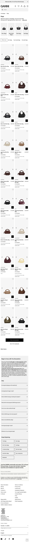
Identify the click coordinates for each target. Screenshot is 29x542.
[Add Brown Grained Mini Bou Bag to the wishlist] (13, 160)
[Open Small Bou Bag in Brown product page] (7, 288)
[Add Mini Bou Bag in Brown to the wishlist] (27, 131)
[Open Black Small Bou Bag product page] (7, 111)
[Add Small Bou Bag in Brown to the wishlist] (13, 279)
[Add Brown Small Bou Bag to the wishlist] (13, 219)
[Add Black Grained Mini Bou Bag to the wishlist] (13, 189)
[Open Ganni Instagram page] (1, 539)
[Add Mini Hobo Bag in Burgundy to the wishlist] (13, 248)
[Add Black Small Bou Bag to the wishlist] (13, 103)
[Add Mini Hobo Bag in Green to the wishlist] (13, 308)
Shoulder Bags (25, 40)
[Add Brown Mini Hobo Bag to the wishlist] (27, 73)
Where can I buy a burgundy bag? (8, 430)
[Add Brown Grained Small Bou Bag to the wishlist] (27, 160)
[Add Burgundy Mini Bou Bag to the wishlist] (13, 73)
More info (24, 20)
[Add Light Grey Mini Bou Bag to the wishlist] (13, 131)
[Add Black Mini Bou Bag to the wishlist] (13, 45)
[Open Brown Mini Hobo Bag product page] (21, 82)
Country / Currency (4, 523)
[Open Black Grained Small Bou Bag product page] (21, 317)
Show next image (13, 54)
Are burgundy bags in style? (7, 424)
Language (2, 530)
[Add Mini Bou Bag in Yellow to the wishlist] (27, 248)
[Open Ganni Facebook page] (9, 539)
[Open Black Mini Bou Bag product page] (7, 54)
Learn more (3, 70)
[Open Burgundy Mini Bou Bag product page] (7, 82)
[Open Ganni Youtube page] (13, 539)
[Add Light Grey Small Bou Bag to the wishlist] (27, 219)
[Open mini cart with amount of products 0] (24, 6)
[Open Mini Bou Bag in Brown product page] (21, 140)
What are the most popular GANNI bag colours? (10, 401)
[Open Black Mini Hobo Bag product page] (21, 111)
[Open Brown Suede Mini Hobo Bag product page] (21, 288)
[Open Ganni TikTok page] (5, 539)
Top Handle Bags (16, 40)
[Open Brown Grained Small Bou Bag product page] (21, 169)
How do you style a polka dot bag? (8, 407)
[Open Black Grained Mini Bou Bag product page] (7, 198)
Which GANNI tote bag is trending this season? (10, 396)
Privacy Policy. (19, 478)
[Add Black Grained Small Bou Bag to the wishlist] (27, 308)
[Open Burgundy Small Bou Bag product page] (21, 198)
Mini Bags (10, 40)
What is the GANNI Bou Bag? (7, 419)
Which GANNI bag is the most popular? (9, 413)
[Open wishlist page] (18, 6)
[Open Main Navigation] (27, 6)
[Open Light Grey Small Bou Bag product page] (21, 227)
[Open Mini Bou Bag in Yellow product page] (21, 257)
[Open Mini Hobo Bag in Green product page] (7, 317)
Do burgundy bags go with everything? (9, 384)
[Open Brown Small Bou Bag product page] (7, 227)
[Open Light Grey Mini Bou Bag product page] (7, 140)
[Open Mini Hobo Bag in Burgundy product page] (7, 257)
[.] (14, 1)
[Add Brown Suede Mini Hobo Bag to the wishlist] (27, 279)
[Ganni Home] (5, 6)
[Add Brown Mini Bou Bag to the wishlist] (27, 45)
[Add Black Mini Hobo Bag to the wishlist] (27, 103)
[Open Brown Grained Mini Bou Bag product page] (7, 169)
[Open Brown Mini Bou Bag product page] (21, 54)
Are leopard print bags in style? (7, 390)
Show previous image (2, 54)
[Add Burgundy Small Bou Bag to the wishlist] (27, 189)
